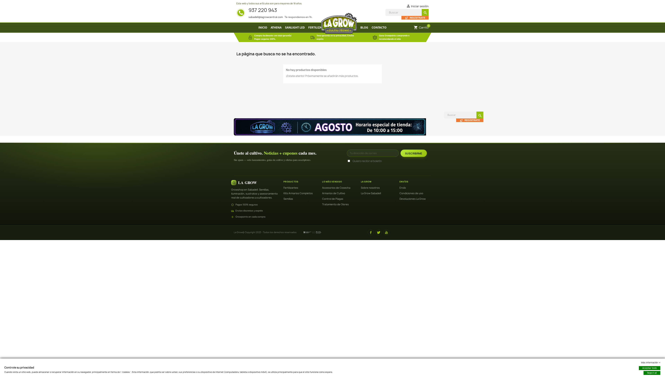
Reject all (652, 372)
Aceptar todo (649, 368)
